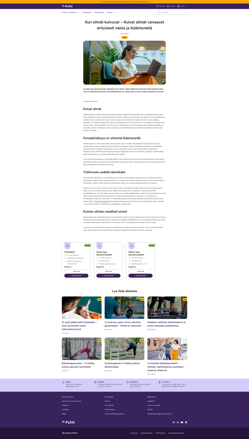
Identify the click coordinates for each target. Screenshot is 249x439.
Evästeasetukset (146, 433)
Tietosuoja (134, 433)
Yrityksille (65, 409)
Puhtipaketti (69, 252)
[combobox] (171, 12)
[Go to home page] (68, 422)
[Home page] (67, 6)
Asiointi (107, 401)
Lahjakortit (151, 401)
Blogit (64, 414)
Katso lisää (76, 271)
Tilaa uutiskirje (110, 409)
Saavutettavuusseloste (176, 433)
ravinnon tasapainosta (101, 201)
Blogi (124, 37)
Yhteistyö (65, 405)
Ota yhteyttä (109, 405)
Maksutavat (151, 397)
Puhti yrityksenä (67, 397)
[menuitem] (71, 12)
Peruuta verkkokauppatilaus (114, 414)
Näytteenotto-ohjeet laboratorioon (159, 414)
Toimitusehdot (160, 433)
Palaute (150, 409)
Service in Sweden (154, 405)
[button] (76, 276)
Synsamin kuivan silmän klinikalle (150, 227)
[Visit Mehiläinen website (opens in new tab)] (70, 433)
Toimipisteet (109, 397)
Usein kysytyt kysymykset (71, 401)
